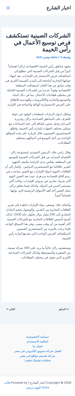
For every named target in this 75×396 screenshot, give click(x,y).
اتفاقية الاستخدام (37, 341)
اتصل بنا (38, 346)
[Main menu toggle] (8, 8)
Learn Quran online (37, 360)
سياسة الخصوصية (37, 336)
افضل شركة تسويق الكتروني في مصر (37, 351)
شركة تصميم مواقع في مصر (37, 356)
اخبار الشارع (59, 8)
